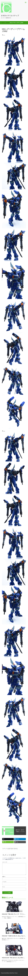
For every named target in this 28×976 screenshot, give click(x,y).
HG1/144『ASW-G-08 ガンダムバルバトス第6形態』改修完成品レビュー (14, 936)
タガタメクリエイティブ (10, 15)
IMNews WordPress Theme (12, 972)
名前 (3, 876)
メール (4, 881)
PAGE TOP (26, 945)
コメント (4, 862)
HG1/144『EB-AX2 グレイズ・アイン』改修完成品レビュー (14, 914)
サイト (3, 886)
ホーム (3, 22)
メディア (7, 22)
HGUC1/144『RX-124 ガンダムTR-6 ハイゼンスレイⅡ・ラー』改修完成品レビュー (14, 957)
